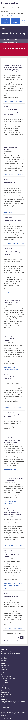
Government (10, 139)
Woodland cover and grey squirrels (11, 148)
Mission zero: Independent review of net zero (11, 597)
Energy (13, 292)
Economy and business (6, 671)
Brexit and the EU (5, 665)
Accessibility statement (7, 718)
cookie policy (12, 15)
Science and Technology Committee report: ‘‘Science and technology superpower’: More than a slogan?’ (13, 112)
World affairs (4, 680)
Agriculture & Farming (12, 174)
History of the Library (6, 657)
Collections (4, 687)
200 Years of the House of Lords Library (10, 653)
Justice (19, 586)
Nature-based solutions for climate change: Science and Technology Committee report (12, 512)
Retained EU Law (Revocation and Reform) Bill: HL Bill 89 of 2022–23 (12, 554)
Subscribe (6, 707)
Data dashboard (5, 692)
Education (10, 210)
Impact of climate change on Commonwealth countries (12, 301)
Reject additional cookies (15, 21)
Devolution (6, 585)
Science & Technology (18, 139)
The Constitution (5, 667)
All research (4, 696)
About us (3, 655)
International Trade (7, 407)
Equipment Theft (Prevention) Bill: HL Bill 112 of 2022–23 (12, 221)
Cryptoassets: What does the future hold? (12, 377)
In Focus (5, 101)
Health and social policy (7, 673)
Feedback (3, 660)
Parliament (6, 588)
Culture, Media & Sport (8, 470)
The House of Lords (6, 676)
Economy (15, 405)
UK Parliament (5, 39)
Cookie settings (23, 21)
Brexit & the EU (15, 583)
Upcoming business (6, 651)
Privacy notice (5, 717)
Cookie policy (12, 717)
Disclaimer (4, 658)
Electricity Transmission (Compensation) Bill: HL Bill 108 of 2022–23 (13, 253)
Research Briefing (7, 243)
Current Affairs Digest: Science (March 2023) (12, 416)
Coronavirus (4, 669)
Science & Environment (7, 42)
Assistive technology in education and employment (12, 183)
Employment (16, 210)
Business (10, 405)
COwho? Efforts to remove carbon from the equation (13, 479)
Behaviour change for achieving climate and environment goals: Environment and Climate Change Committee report (13, 68)
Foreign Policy (17, 331)
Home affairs (4, 674)
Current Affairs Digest (8, 432)
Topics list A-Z (4, 682)
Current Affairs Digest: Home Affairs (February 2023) (12, 441)
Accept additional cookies (6, 21)
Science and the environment (8, 678)
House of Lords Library (13, 33)
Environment (10, 101)
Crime (23, 243)
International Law (13, 586)
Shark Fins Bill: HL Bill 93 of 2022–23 (11, 339)
